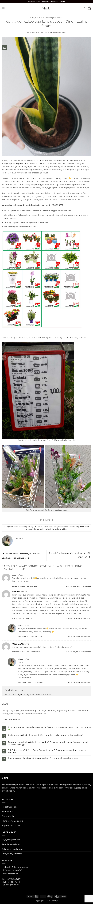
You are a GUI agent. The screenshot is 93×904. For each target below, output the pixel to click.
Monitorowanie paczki (12, 821)
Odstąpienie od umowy (13, 849)
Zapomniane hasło (11, 825)
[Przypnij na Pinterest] (49, 520)
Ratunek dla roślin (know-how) (49, 18)
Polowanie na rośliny (58, 529)
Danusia (16, 592)
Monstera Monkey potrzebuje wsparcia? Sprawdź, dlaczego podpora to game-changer (49, 727)
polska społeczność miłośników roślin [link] (28, 163)
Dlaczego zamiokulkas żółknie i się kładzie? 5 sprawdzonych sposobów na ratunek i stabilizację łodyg (48, 743)
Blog (32, 18)
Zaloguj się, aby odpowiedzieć (78, 586)
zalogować (20, 694)
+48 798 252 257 (12, 879)
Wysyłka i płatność (11, 840)
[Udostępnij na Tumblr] (52, 520)
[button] (3, 8)
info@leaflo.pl (13, 882)
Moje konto (7, 811)
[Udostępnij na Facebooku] (43, 520)
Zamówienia (8, 816)
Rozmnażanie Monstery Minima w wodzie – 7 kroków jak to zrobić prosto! (43, 758)
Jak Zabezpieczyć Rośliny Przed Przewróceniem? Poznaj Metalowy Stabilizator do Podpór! (47, 751)
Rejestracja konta (10, 807)
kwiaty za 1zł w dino (42, 529)
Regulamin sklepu (11, 844)
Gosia (64, 33)
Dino (39, 160)
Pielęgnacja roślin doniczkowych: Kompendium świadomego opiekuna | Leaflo (46, 735)
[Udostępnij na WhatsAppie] (41, 520)
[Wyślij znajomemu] (46, 520)
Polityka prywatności (12, 854)
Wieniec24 (17, 644)
